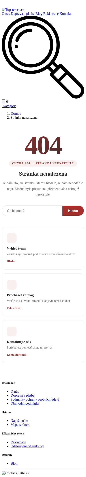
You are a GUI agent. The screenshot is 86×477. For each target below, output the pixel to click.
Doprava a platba (23, 14)
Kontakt (65, 14)
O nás (6, 14)
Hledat (73, 211)
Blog (39, 14)
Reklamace (51, 14)
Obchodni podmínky (25, 403)
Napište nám (19, 421)
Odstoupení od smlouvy (27, 446)
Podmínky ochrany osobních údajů (35, 399)
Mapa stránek (20, 425)
